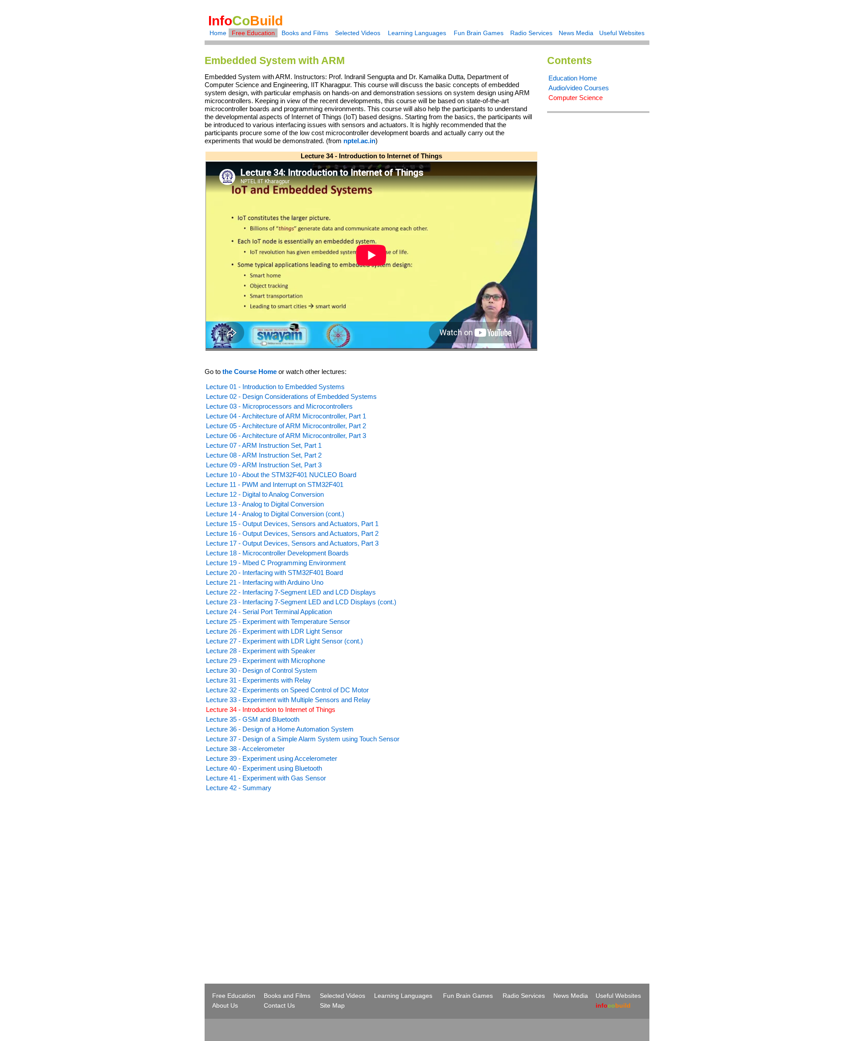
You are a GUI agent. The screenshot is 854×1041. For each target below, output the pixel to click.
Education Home (572, 78)
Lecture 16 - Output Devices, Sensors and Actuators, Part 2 (292, 533)
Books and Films (305, 32)
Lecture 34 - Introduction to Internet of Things (270, 709)
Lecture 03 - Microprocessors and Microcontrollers (279, 406)
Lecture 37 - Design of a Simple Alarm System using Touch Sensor (302, 739)
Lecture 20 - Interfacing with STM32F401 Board (274, 572)
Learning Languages (417, 32)
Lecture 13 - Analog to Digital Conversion (265, 504)
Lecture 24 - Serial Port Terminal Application (269, 611)
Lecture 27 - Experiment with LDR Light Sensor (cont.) (284, 641)
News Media (576, 32)
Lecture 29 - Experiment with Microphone (265, 660)
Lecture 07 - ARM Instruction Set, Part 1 (264, 445)
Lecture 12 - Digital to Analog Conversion (265, 494)
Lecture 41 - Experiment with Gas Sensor (266, 778)
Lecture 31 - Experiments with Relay (258, 680)
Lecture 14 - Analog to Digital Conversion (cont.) (275, 514)
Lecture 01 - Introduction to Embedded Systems (275, 386)
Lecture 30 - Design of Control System (261, 670)
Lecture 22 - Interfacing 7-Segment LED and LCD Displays (291, 592)
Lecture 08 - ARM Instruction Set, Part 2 (264, 455)
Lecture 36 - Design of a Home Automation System (280, 729)
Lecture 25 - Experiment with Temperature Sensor (278, 621)
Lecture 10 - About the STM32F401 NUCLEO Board (281, 474)
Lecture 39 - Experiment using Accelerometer (271, 758)
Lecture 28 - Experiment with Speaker (260, 651)
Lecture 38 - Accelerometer (245, 748)
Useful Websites (622, 32)
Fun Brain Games (479, 32)
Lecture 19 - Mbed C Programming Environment (276, 563)
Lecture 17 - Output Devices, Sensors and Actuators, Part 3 (292, 543)
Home (217, 32)
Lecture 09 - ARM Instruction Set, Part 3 (264, 465)
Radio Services (531, 32)
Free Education (253, 32)
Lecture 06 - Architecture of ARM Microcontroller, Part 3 (286, 435)
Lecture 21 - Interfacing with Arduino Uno (264, 582)
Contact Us (279, 1005)
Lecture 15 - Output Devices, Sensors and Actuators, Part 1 (292, 523)
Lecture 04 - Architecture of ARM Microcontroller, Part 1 (286, 416)
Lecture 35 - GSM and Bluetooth (252, 719)
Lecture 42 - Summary (238, 788)
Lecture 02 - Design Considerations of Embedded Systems (291, 396)
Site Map (332, 1005)
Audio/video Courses (578, 88)
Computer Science (575, 97)
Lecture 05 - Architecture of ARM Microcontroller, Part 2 (286, 426)
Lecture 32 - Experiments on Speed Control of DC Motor (287, 690)
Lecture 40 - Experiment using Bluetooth (264, 768)
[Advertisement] (279, 871)
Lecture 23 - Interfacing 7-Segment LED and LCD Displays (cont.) (301, 602)
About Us (225, 1005)
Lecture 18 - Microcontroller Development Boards (277, 553)
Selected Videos (357, 32)
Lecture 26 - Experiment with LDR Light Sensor (274, 631)
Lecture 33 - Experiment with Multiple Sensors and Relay (288, 699)
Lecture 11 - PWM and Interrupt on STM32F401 (274, 484)
